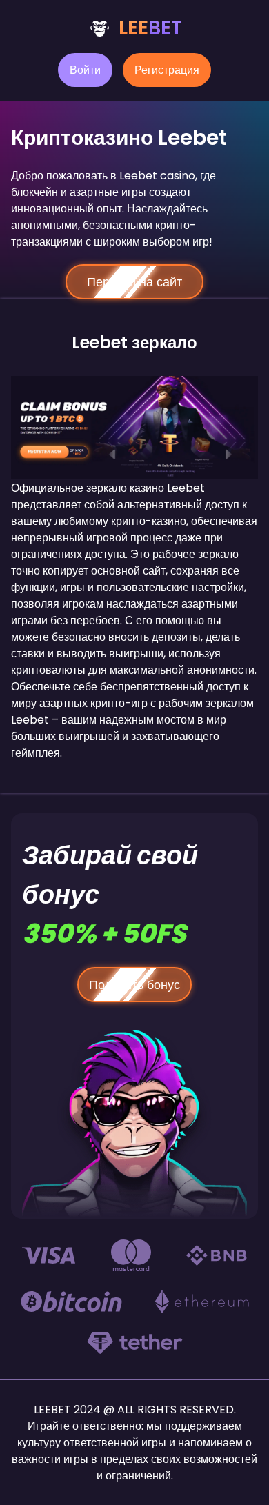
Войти (85, 70)
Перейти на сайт (134, 281)
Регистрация (166, 70)
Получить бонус (134, 984)
